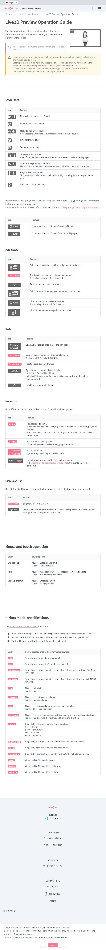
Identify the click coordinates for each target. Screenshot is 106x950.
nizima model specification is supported (50, 462)
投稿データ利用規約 (53, 844)
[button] (11, 2)
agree (53, 945)
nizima (38, 31)
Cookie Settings (9, 910)
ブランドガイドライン (53, 865)
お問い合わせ (53, 886)
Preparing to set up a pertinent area (81, 207)
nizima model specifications (24, 626)
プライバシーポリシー (53, 838)
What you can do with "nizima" (29, 8)
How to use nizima (28, 14)
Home (8, 14)
